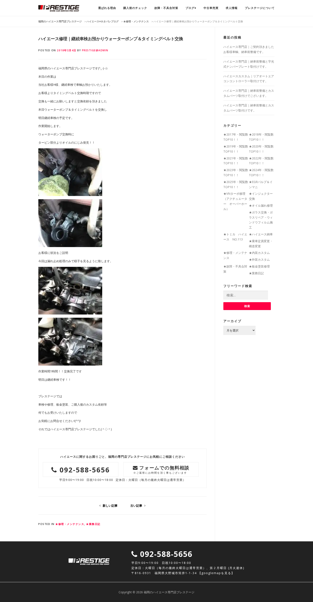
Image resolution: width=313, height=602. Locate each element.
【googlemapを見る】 (216, 573)
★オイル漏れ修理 (261, 205)
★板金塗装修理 (259, 266)
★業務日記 (93, 524)
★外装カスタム (259, 259)
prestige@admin (95, 50)
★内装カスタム (259, 253)
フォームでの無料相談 (161, 469)
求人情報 (232, 8)
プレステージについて (260, 8)
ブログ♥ (190, 8)
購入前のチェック (135, 8)
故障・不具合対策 (166, 8)
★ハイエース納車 (261, 234)
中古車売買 (211, 8)
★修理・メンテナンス (69, 524)
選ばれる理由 (107, 8)
